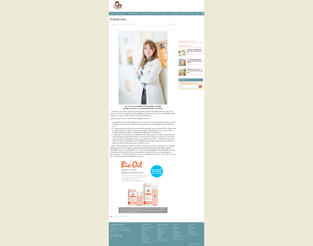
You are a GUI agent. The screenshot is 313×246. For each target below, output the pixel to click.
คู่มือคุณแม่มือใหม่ (185, 45)
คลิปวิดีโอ (182, 13)
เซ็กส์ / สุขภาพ (176, 229)
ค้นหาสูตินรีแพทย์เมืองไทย (147, 242)
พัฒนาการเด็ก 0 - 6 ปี (162, 227)
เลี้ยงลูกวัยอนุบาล (161, 232)
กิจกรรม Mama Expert (178, 239)
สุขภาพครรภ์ (144, 229)
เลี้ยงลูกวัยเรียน (160, 233)
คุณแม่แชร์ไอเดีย (176, 233)
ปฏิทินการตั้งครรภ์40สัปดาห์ (148, 227)
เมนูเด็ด (174, 230)
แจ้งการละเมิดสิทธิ (192, 235)
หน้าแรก (112, 13)
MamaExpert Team (191, 54)
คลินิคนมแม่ (144, 236)
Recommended (117, 216)
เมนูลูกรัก (159, 237)
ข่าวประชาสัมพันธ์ (174, 13)
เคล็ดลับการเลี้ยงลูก (133, 13)
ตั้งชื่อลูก (143, 232)
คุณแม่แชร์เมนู (176, 235)
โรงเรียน (164, 13)
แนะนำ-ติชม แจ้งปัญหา (193, 233)
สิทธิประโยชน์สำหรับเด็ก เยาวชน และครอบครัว (179, 237)
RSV (197, 13)
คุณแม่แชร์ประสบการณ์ (147, 13)
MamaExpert (117, 6)
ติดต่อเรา (190, 230)
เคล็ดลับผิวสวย (126, 216)
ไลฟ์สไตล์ (156, 13)
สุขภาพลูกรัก (160, 236)
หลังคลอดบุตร (145, 235)
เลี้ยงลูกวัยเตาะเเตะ (161, 230)
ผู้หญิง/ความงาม (176, 227)
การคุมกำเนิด (144, 240)
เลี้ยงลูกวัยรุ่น (160, 235)
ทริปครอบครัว (176, 232)
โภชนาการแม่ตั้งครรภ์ (146, 230)
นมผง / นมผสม (145, 237)
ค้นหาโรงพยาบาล (145, 239)
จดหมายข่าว (185, 80)
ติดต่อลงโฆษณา (192, 232)
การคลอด (144, 233)
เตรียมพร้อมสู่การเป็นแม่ (187, 41)
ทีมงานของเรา (191, 227)
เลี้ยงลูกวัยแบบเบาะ (161, 229)
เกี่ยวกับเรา (192, 225)
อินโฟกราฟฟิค (190, 13)
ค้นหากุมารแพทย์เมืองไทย (162, 240)
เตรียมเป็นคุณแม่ (120, 13)
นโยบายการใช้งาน (192, 229)
